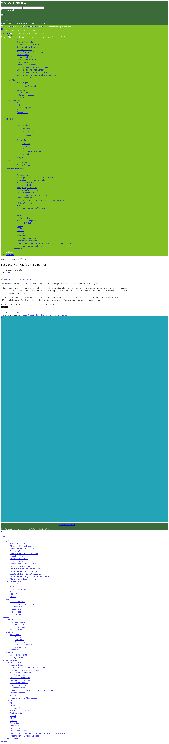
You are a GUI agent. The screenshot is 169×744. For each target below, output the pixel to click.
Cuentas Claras (18, 248)
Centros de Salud (24, 223)
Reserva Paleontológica (26, 42)
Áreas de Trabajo (24, 135)
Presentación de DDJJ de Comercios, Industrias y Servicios (40, 200)
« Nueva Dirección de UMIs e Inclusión (36, 315)
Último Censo (22, 112)
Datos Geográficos (24, 107)
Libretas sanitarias (24, 197)
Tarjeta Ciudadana (24, 203)
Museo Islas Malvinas (25, 57)
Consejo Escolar (23, 165)
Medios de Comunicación (27, 238)
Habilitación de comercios (27, 182)
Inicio (8, 33)
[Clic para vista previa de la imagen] (16, 279)
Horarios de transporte (26, 220)
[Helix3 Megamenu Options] (2, 29)
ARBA (19, 215)
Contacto (10, 254)
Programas (21, 157)
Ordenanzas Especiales (32, 151)
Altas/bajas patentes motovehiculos (31, 180)
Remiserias (21, 235)
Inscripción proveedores (27, 187)
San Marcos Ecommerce (27, 241)
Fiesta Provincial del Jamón (33, 86)
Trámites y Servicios (15, 169)
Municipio (10, 119)
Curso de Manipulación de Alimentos (32, 195)
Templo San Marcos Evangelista (30, 62)
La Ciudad (10, 36)
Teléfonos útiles (23, 218)
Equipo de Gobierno (25, 125)
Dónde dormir (22, 90)
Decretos (26, 143)
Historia (20, 105)
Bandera (20, 110)
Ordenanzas (27, 148)
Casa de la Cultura (24, 49)
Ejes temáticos (23, 102)
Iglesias (20, 225)
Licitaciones (27, 146)
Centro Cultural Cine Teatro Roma (30, 52)
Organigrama (27, 131)
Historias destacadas (25, 95)
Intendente (26, 128)
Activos (20, 205)
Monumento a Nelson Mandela (30, 77)
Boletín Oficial (22, 140)
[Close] (1, 531)
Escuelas (20, 230)
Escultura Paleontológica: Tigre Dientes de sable (36, 75)
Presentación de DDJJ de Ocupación (31, 208)
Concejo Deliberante (25, 162)
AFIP (19, 213)
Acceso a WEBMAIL (67, 524)
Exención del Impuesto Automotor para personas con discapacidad (44, 243)
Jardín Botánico (23, 54)
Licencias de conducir (25, 192)
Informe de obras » (60, 315)
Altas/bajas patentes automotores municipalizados (37, 177)
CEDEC (19, 228)
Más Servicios (11, 700)
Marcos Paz (17, 80)
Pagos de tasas (23, 175)
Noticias (9, 252)
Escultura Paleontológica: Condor (30, 70)
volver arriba (6, 317)
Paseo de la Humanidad (26, 65)
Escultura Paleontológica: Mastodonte (32, 67)
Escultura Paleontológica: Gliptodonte (32, 72)
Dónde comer (22, 92)
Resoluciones (27, 154)
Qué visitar (16, 39)
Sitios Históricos (23, 97)
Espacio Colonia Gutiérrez (27, 59)
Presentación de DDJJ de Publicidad (31, 246)
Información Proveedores (27, 190)
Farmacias (21, 233)
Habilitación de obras (25, 185)
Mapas (19, 115)
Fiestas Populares (24, 82)
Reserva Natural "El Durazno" (29, 47)
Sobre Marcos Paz (19, 100)
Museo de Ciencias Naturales (29, 44)
